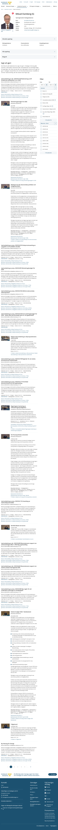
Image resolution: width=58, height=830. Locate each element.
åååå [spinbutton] (42, 84)
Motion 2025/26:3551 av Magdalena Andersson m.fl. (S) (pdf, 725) (16, 760)
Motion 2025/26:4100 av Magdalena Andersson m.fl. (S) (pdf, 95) (16, 286)
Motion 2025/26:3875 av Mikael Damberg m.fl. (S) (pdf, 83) (15, 607)
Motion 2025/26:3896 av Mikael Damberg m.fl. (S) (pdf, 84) (15, 562)
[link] (7, 767)
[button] (10, 6)
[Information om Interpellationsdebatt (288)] (55, 100)
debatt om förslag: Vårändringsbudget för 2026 (24, 180)
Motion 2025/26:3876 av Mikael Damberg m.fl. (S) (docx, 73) (15, 583)
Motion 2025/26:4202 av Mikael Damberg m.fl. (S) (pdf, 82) (15, 97)
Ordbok (43, 1)
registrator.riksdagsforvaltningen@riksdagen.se (13, 808)
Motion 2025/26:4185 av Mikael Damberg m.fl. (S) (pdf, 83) (15, 264)
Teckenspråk (26, 1)
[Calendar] (46, 85)
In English (31, 1)
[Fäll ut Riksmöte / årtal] (55, 123)
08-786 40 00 (5, 787)
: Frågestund (16, 739)
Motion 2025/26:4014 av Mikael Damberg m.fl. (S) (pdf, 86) (15, 402)
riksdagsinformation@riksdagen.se (10, 797)
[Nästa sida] (30, 767)
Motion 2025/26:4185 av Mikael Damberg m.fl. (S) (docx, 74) (15, 262)
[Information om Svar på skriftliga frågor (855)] (43, 113)
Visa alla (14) (51, 120)
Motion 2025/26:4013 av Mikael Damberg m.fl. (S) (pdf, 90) (15, 377)
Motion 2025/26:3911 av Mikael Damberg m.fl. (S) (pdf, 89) (15, 521)
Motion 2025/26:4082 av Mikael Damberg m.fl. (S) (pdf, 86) (15, 332)
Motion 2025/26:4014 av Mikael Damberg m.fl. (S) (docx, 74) (15, 400)
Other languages (37, 1)
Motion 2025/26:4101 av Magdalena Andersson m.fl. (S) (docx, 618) (17, 308)
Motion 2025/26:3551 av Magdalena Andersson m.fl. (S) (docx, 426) (17, 759)
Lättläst (20, 1)
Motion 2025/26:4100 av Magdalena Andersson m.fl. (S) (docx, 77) (16, 285)
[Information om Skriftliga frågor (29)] (52, 106)
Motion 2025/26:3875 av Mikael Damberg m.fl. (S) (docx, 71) (15, 606)
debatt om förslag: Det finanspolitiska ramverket (24, 497)
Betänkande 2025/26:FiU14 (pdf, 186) (20, 495)
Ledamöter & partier (8, 9)
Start (2, 9)
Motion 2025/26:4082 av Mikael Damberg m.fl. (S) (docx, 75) (15, 331)
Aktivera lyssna (49, 1)
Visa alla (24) (51, 152)
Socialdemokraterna (29, 20)
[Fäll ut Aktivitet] (55, 88)
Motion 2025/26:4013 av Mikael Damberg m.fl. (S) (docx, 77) (15, 376)
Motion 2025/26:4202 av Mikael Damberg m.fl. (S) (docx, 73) (15, 96)
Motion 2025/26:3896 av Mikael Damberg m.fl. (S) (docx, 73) (15, 560)
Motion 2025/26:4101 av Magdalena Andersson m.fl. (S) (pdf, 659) (16, 309)
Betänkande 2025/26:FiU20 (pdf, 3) (20, 238)
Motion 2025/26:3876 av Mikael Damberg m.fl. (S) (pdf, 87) (15, 584)
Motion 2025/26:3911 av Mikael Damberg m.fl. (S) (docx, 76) (15, 519)
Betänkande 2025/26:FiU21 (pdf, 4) (20, 179)
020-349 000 (5, 795)
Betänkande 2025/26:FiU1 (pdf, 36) (20, 717)
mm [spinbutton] (44, 84)
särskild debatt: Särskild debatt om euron (22, 539)
